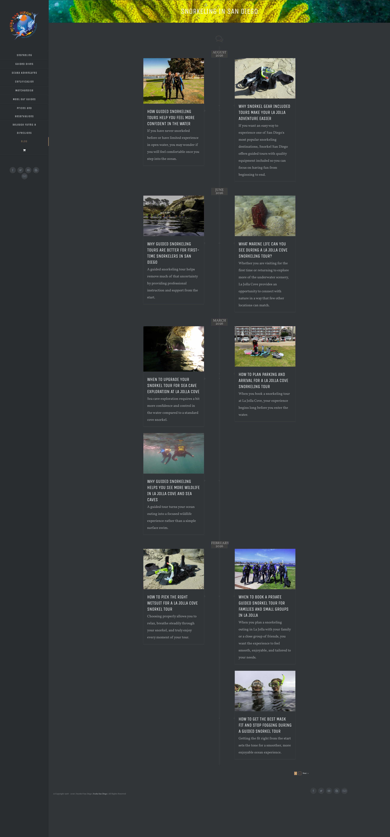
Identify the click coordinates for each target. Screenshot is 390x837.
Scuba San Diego (100, 794)
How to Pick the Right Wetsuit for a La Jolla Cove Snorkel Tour (172, 603)
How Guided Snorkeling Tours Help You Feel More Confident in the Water (171, 117)
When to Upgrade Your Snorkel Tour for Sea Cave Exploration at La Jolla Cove (173, 385)
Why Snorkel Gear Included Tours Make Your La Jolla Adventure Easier (264, 112)
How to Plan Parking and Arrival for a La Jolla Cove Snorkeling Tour (263, 380)
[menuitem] (24, 55)
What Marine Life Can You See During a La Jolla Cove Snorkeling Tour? (263, 250)
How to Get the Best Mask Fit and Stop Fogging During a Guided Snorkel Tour (265, 725)
